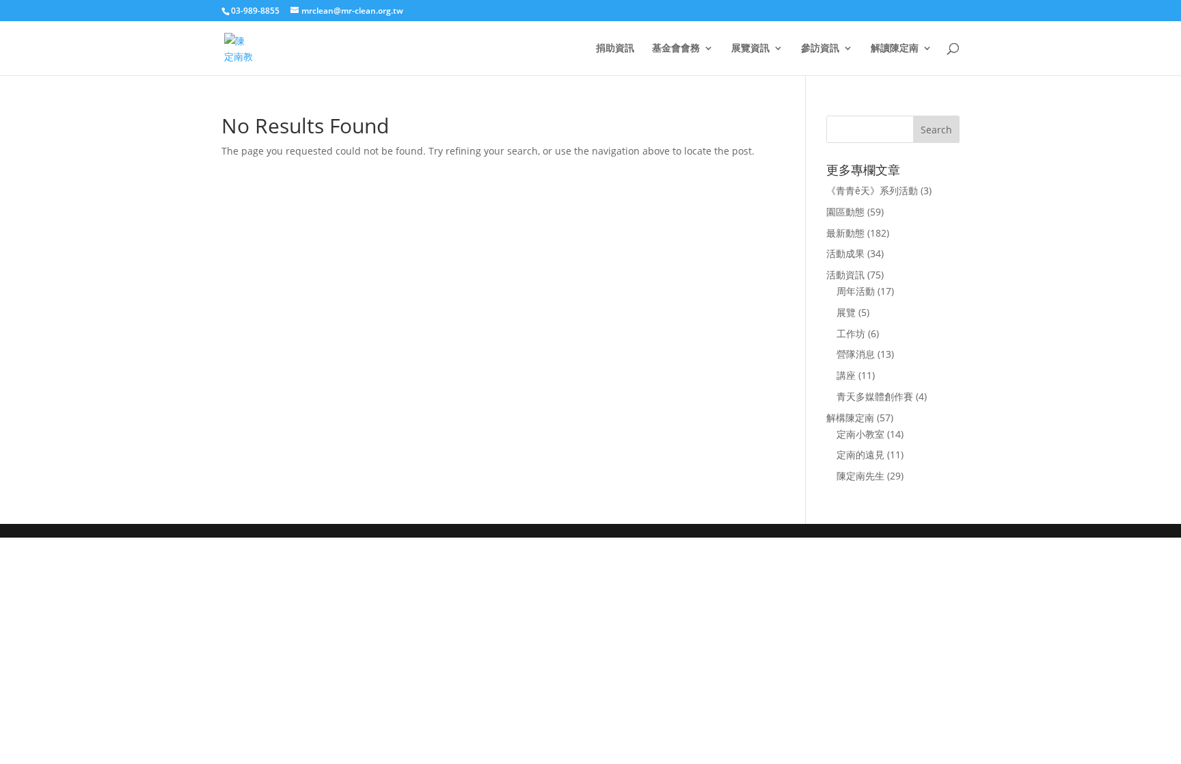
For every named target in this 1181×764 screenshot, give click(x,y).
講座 (846, 375)
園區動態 (845, 211)
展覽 (846, 312)
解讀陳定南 (895, 48)
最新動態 (845, 232)
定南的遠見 (860, 454)
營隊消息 (856, 353)
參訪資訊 (820, 48)
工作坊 (851, 333)
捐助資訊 (615, 48)
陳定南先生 (860, 475)
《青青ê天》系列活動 (872, 190)
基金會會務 (676, 48)
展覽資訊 (750, 48)
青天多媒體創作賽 (875, 396)
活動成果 (845, 253)
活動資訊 (845, 274)
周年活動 (856, 291)
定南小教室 (860, 433)
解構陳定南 (850, 417)
